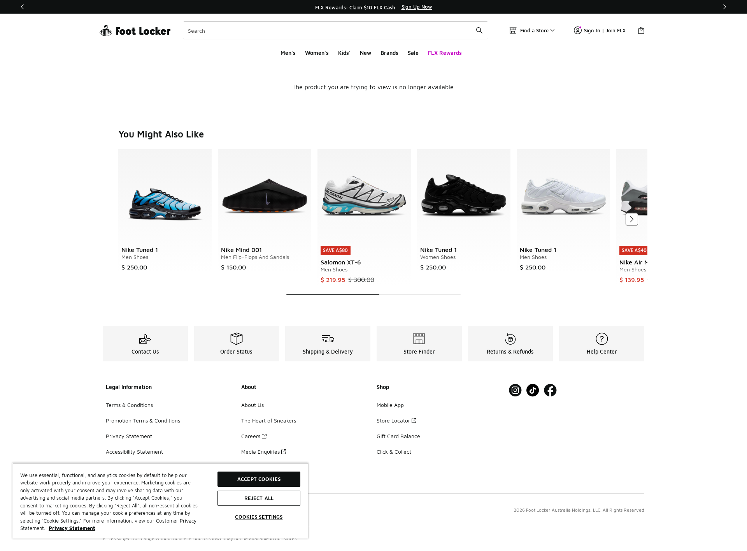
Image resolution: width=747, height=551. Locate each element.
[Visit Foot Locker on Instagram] (515, 390)
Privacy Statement (129, 436)
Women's (317, 52)
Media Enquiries (260, 451)
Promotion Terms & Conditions (143, 420)
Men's (288, 52)
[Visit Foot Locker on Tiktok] (532, 390)
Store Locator (393, 420)
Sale (413, 52)
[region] (373, 7)
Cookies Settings (258, 517)
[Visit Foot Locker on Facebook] (550, 390)
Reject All (259, 498)
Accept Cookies (259, 479)
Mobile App (390, 404)
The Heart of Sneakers (268, 420)
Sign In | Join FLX (605, 30)
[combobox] (335, 30)
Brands (389, 52)
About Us (252, 404)
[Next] (724, 7)
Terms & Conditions (129, 404)
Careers (250, 436)
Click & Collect (394, 451)
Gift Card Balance (398, 436)
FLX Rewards (445, 52)
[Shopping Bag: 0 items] (641, 30)
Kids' (344, 52)
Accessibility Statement (134, 451)
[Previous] (22, 7)
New (365, 52)
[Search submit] (479, 30)
